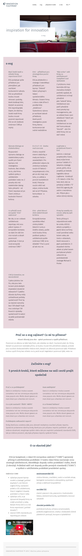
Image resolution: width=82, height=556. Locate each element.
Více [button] (67, 5)
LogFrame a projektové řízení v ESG (64, 148)
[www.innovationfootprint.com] (10, 5)
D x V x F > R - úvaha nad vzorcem (40, 147)
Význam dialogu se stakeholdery (16, 147)
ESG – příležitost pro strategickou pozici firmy (41, 74)
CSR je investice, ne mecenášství (16, 276)
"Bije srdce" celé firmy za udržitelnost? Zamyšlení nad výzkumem (63, 76)
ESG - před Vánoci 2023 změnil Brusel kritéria (40, 213)
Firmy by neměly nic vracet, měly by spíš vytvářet (64, 213)
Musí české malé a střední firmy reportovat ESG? (15, 74)
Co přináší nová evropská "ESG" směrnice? (14, 213)
